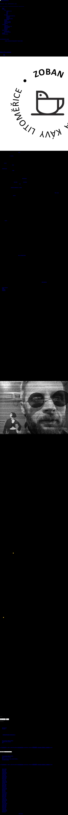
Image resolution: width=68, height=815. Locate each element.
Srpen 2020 (4, 802)
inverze (5, 163)
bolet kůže (15, 182)
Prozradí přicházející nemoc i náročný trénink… (10, 758)
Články (3, 9)
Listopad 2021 (4, 788)
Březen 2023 (4, 778)
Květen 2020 (4, 805)
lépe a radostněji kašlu (22, 255)
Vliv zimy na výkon (5, 759)
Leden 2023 (4, 780)
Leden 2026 (4, 771)
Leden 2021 (4, 798)
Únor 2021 (4, 797)
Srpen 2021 (4, 791)
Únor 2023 (4, 779)
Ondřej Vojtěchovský (8, 40)
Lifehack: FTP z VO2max (6, 741)
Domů (3, 8)
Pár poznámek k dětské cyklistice (7, 740)
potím (4, 55)
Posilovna (8, 17)
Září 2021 (3, 790)
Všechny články (20, 40)
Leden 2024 (4, 775)
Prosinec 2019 (4, 809)
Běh (3, 742)
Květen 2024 (4, 773)
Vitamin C (4, 290)
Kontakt (3, 32)
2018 (7, 13)
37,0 (20, 183)
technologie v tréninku (28, 747)
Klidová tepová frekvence (10, 15)
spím (4, 54)
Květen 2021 (4, 794)
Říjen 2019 (4, 811)
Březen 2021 (4, 796)
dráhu (13, 164)
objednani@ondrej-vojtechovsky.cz (9, 734)
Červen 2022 (4, 784)
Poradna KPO (6, 19)
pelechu (14, 195)
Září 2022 (3, 783)
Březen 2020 (4, 807)
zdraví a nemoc (6, 39)
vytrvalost (39, 747)
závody (51, 747)
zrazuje (6, 220)
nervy (19, 152)
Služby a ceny (4, 30)
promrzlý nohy (4, 168)
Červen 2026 (4, 768)
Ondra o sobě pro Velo (8, 26)
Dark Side (6, 28)
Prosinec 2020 (4, 799)
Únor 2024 (4, 774)
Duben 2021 (4, 795)
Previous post (4, 727)
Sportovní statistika (9, 18)
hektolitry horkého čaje (15, 187)
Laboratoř (8, 16)
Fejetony (5, 20)
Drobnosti (6, 23)
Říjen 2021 (4, 789)
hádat (13, 170)
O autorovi (4, 24)
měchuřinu (25, 182)
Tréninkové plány (5, 33)
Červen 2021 (4, 793)
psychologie (2, 39)
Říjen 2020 (4, 801)
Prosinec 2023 (4, 776)
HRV (6, 747)
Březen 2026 (4, 769)
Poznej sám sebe (5, 287)
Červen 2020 (4, 804)
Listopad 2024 (4, 772)
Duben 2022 (4, 785)
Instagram (6, 29)
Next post (3, 728)
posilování (15, 747)
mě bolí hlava (24, 178)
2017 (7, 12)
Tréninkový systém (7, 21)
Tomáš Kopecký (7, 27)
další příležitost (44, 282)
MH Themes (21, 813)
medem (20, 187)
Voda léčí (3, 289)
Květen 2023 (4, 777)
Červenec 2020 (4, 803)
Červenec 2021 (4, 792)
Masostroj (6, 14)
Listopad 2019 (4, 810)
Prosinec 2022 (4, 781)
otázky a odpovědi (11, 747)
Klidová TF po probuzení (5, 52)
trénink (34, 747)
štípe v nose (57, 192)
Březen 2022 (4, 786)
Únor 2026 (4, 770)
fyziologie (3, 747)
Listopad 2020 (4, 800)
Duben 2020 (4, 806)
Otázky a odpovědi (7, 22)
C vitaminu (11, 155)
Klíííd (3, 288)
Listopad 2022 (4, 782)
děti (0, 747)
